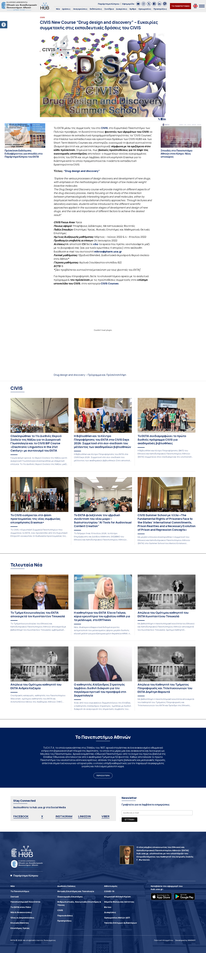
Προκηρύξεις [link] (160, 9)
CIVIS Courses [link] (110, 283)
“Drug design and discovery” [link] (82, 171)
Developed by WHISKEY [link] (185, 940)
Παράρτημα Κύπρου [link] (108, 4)
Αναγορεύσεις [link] (80, 9)
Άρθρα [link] (133, 9)
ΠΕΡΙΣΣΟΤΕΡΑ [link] (103, 775)
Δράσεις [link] (66, 9)
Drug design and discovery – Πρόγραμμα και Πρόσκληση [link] (87, 374)
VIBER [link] (105, 816)
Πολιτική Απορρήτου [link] (163, 940)
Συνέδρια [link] (109, 9)
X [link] (42, 816)
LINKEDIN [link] (84, 816)
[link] (3, 24)
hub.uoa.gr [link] (157, 889)
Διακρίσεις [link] (121, 9)
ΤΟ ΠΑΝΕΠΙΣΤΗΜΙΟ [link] (180, 6)
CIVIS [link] (104, 128)
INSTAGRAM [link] (63, 816)
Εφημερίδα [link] (128, 4)
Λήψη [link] (123, 374)
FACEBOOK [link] (21, 816)
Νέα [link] (58, 9)
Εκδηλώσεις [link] (96, 9)
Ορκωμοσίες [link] (144, 9)
